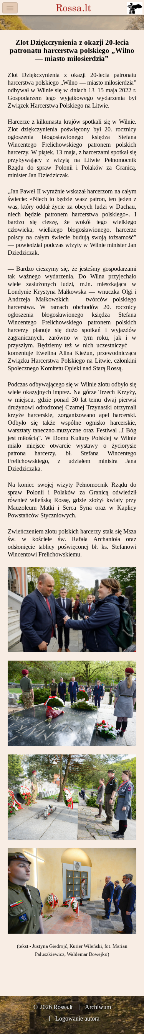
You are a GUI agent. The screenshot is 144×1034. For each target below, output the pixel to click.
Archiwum (98, 1007)
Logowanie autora (77, 1018)
